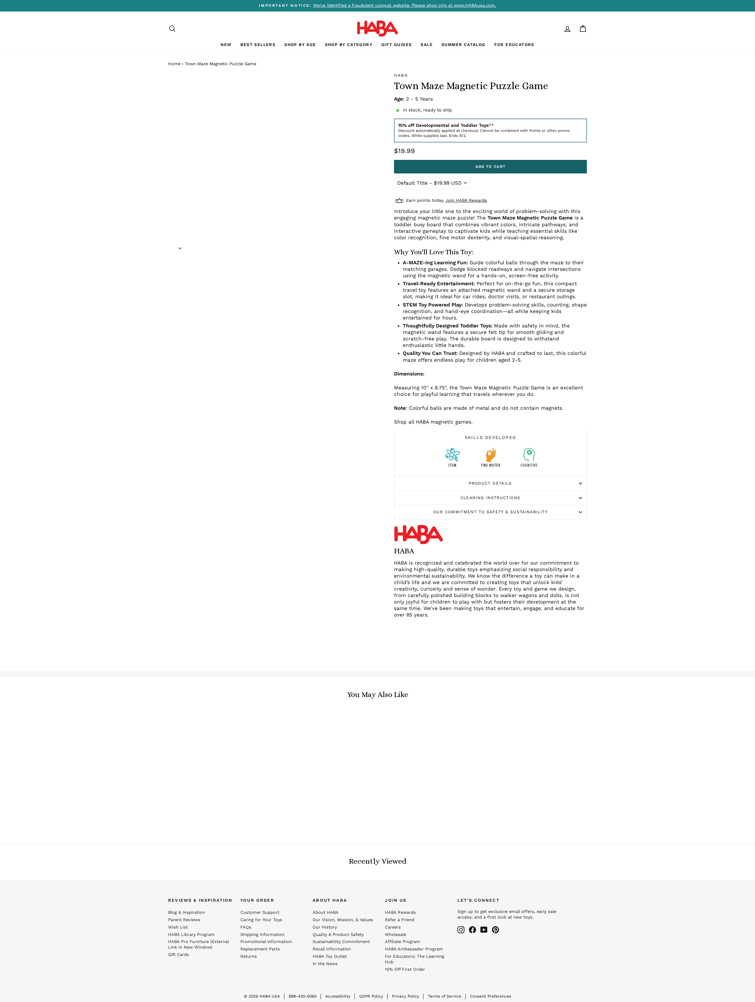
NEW (226, 44)
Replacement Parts (260, 949)
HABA (401, 75)
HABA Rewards (400, 912)
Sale (427, 44)
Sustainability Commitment (341, 941)
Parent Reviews (184, 919)
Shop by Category (348, 44)
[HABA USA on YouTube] (484, 929)
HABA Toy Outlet (330, 956)
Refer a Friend (399, 919)
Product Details (490, 483)
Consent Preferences (490, 996)
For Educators (514, 44)
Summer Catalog (463, 44)
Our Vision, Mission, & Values (343, 919)
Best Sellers (257, 44)
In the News (325, 963)
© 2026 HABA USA (262, 996)
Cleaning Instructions (491, 497)
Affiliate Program (402, 941)
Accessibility (337, 996)
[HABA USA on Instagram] (461, 929)
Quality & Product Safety (338, 934)
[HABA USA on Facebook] (472, 929)
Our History (325, 927)
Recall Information (332, 949)
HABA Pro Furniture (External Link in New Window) (198, 944)
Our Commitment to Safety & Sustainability (490, 511)
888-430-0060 (302, 996)
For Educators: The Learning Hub (414, 959)
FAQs (245, 927)
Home (174, 63)
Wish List (178, 927)
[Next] (180, 246)
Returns (248, 956)
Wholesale (395, 934)
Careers (393, 927)
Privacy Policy (405, 996)
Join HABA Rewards (466, 200)
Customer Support (259, 912)
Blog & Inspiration (186, 912)
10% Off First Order (405, 969)
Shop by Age (300, 44)
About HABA (326, 912)
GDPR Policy (371, 996)
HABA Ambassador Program (414, 949)
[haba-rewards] (556, 28)
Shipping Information (262, 934)
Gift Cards (178, 954)
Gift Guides (396, 44)
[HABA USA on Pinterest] (495, 929)
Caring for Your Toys (261, 919)
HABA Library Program (191, 934)
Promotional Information (266, 941)
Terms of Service (444, 996)
